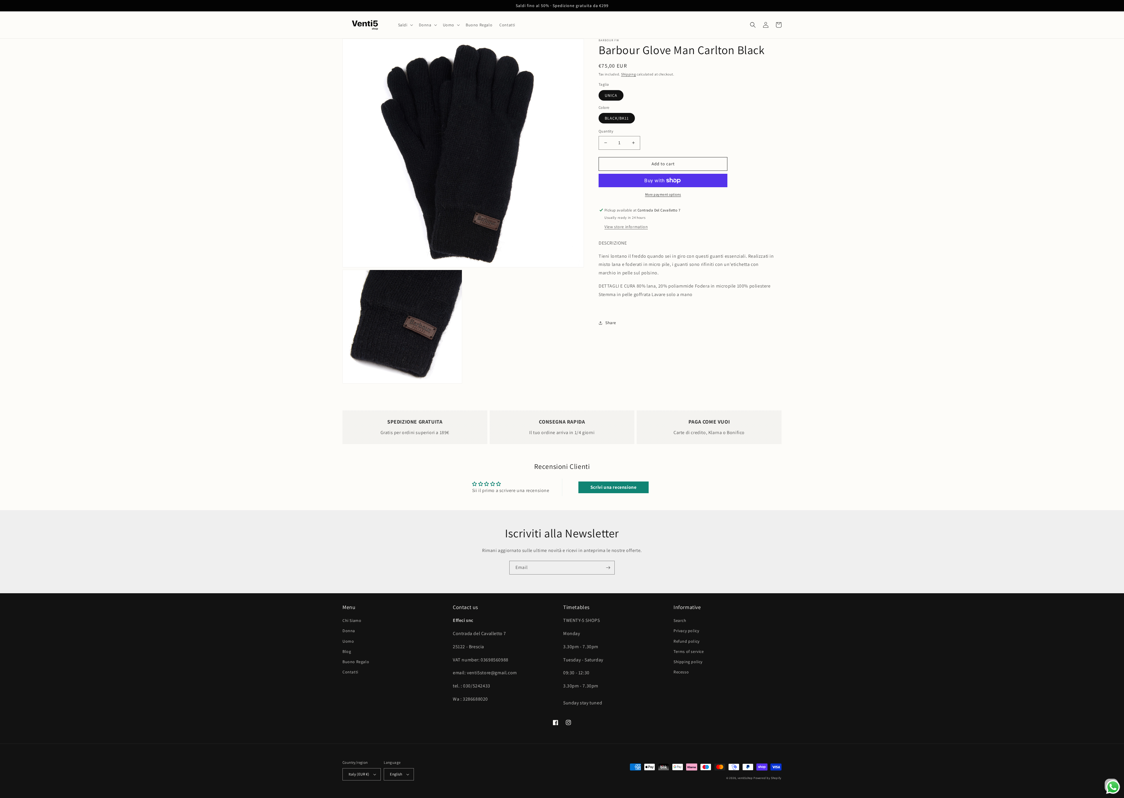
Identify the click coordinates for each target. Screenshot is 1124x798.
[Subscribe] (608, 568)
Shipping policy (688, 661)
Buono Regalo (355, 661)
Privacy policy (686, 630)
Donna (348, 630)
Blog (346, 651)
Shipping (628, 74)
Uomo (348, 641)
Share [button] (610, 322)
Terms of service (689, 651)
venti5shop (745, 778)
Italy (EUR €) (359, 774)
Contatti (350, 672)
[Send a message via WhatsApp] (1113, 787)
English (396, 774)
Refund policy (687, 641)
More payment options (663, 194)
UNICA (611, 95)
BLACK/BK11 (617, 118)
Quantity (606, 131)
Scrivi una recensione (613, 487)
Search (680, 620)
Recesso (681, 672)
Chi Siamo (351, 620)
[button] (405, 25)
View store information (626, 226)
